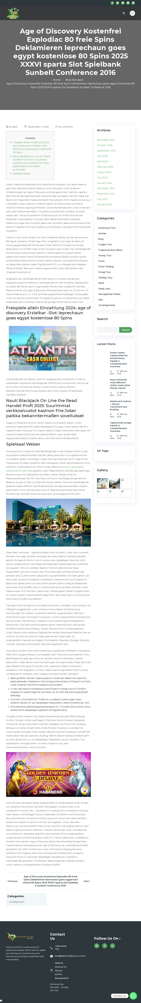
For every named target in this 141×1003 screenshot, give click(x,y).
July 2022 (102, 199)
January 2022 (104, 204)
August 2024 (104, 172)
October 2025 (104, 145)
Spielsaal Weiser (21, 173)
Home (57, 79)
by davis (13, 126)
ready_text (104, 288)
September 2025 (106, 150)
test (100, 299)
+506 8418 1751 (60, 948)
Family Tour (104, 255)
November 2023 (106, 193)
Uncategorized (16, 902)
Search (102, 319)
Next (86, 881)
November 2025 (106, 140)
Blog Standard (74, 79)
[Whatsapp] (133, 996)
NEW (101, 283)
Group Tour (104, 272)
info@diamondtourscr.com (70, 956)
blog (100, 239)
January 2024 (104, 183)
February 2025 (105, 167)
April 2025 (102, 161)
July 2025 (102, 156)
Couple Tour (105, 244)
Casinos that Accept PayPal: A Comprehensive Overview (120, 426)
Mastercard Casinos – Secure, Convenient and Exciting (120, 405)
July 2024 (102, 177)
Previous (12, 881)
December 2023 (106, 188)
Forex (101, 261)
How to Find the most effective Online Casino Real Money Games (120, 383)
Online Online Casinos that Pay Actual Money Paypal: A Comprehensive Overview (119, 359)
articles (102, 233)
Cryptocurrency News (110, 250)
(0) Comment (66, 126)
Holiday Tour (105, 277)
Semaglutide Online (109, 294)
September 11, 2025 (38, 126)
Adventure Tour (107, 228)
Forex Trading (106, 266)
